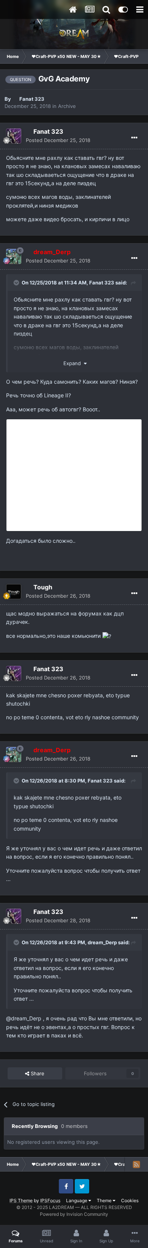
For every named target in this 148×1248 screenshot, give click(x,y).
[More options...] (134, 137)
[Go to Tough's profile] (13, 591)
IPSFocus (50, 1200)
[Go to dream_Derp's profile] (13, 256)
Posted (58, 140)
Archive (67, 106)
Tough (42, 587)
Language (77, 1200)
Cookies (130, 1200)
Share (36, 1073)
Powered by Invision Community (74, 1214)
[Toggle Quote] (17, 283)
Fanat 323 (31, 99)
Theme (105, 1200)
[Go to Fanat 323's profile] (13, 136)
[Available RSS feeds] (136, 1164)
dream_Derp (102, 942)
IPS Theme (21, 1200)
